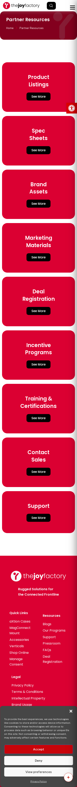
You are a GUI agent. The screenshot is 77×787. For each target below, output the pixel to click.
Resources (51, 615)
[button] (71, 108)
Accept (38, 749)
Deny (38, 760)
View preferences (38, 772)
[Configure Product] (68, 777)
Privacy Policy (38, 781)
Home (10, 28)
